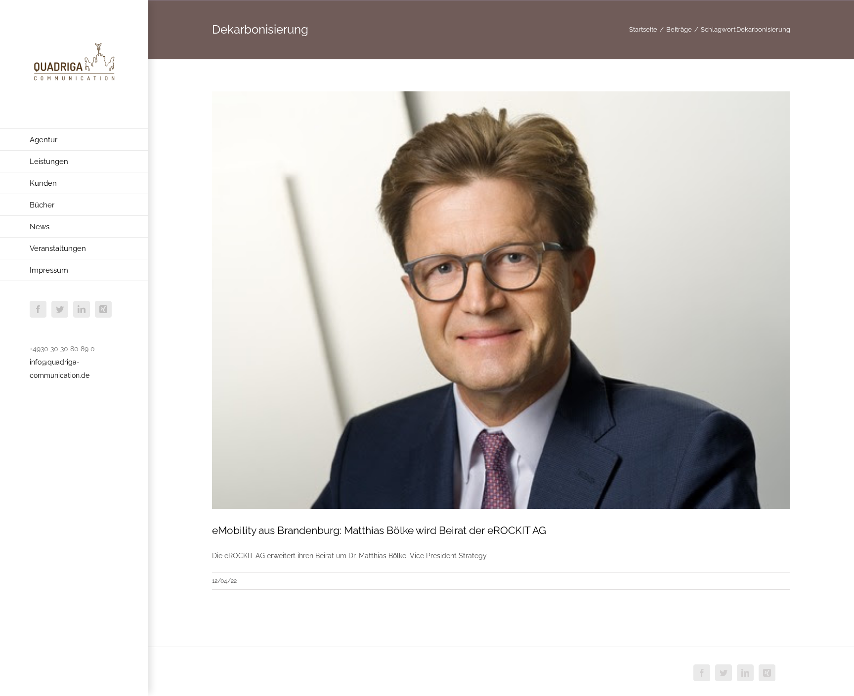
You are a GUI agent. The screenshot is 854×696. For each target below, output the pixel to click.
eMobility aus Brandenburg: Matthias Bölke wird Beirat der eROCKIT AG (379, 530)
